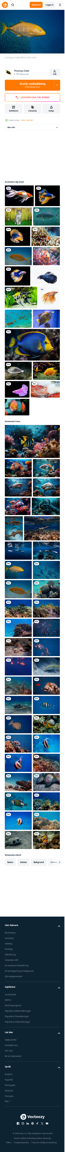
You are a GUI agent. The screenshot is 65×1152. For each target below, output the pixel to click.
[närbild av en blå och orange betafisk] (17, 216)
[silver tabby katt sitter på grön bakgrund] (44, 215)
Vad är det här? (27, 120)
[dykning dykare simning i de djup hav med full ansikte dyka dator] (19, 628)
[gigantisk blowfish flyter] (18, 1066)
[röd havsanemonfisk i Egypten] (18, 1046)
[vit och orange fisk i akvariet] (19, 194)
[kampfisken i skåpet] (45, 454)
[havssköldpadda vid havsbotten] (18, 988)
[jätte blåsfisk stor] (18, 969)
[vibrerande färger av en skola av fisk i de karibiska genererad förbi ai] (32, 409)
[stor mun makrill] (18, 738)
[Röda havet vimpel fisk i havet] (18, 1085)
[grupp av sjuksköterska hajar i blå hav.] (43, 632)
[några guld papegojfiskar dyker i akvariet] (18, 455)
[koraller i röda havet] (18, 1123)
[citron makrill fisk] (18, 277)
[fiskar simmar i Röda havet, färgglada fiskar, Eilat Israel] (18, 435)
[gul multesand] (18, 931)
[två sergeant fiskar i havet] (18, 892)
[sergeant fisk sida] (18, 1008)
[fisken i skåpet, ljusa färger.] (21, 339)
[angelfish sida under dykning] (18, 776)
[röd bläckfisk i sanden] (18, 873)
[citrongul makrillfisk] (18, 718)
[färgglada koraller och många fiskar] (18, 834)
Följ (54, 74)
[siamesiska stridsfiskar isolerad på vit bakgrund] (19, 317)
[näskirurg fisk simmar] (18, 1027)
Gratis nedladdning (33, 85)
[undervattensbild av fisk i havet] (18, 383)
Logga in (50, 4)
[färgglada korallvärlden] (18, 815)
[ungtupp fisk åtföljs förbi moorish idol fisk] (32, 525)
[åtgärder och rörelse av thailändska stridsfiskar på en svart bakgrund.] (45, 237)
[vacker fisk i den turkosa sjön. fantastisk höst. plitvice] (41, 360)
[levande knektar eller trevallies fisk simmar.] (18, 237)
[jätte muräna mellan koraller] (18, 1143)
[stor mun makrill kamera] (18, 853)
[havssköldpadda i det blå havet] (18, 950)
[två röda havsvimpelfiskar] (18, 1104)
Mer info (11, 126)
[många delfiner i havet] (18, 911)
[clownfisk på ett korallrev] (19, 257)
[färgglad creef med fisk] (18, 796)
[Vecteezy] (5, 5)
